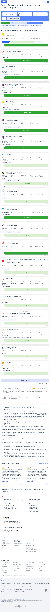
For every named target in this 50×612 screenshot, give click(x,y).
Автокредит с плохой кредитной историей (5, 543)
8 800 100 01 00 (7, 525)
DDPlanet (22, 609)
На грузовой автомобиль (31, 551)
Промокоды (17, 586)
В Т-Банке (3, 557)
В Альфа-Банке (41, 555)
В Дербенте (40, 562)
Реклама (23, 583)
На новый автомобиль (35, 25)
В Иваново (27, 570)
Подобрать (27, 165)
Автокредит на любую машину (12, 241)
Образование (24, 586)
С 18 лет (2, 547)
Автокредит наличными (10, 66)
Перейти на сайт (27, 112)
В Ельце (2, 568)
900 (30, 503)
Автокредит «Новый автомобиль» (13, 296)
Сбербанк (12, 27)
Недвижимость (32, 586)
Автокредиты (7, 575)
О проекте (3, 583)
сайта (30, 583)
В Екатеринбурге (28, 566)
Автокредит (8, 33)
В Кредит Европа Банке (30, 557)
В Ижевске (40, 570)
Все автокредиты (4, 572)
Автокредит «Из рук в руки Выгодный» (14, 84)
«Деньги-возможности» (11, 347)
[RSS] (11, 607)
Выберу (2, 575)
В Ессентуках (16, 568)
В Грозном (15, 562)
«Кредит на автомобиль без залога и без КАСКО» (17, 311)
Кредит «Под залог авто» (11, 101)
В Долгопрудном (41, 564)
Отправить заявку (27, 45)
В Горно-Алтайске (4, 562)
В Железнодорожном (29, 568)
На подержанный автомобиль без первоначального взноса (31, 548)
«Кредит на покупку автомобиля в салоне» (15, 172)
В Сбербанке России (5, 555)
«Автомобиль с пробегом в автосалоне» (15, 224)
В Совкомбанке (16, 557)
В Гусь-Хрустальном (29, 562)
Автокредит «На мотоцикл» (11, 190)
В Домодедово (4, 566)
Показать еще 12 (25, 380)
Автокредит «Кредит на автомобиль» (14, 51)
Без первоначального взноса (16, 575)
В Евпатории (15, 566)
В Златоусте (15, 570)
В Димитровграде (17, 564)
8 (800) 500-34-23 (28, 589)
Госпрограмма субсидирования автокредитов (16, 207)
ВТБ (18, 27)
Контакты (9, 583)
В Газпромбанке (28, 555)
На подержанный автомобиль (9, 25)
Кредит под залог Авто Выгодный (13, 119)
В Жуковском (40, 568)
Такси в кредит (16, 545)
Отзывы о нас (16, 583)
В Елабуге (40, 566)
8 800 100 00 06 (7, 503)
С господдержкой (4, 545)
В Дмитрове (27, 564)
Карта (27, 583)
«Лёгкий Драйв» (9, 278)
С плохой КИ (5, 27)
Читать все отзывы (43, 463)
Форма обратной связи (7, 589)
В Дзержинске (4, 564)
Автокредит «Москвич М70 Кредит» (13, 136)
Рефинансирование (23, 25)
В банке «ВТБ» (16, 555)
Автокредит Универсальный (12, 329)
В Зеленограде (4, 570)
